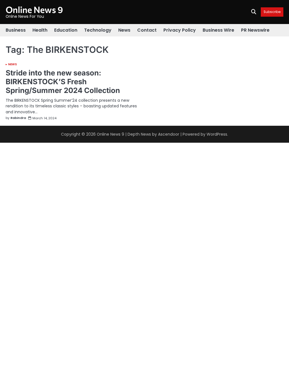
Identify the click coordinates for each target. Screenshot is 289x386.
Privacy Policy (179, 30)
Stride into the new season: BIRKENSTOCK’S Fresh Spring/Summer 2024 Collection (63, 81)
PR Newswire (255, 30)
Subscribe (272, 12)
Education (65, 30)
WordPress (217, 134)
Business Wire (218, 30)
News (124, 30)
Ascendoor (168, 134)
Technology (97, 30)
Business (16, 30)
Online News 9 (34, 9)
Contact (147, 30)
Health (39, 30)
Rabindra (18, 118)
